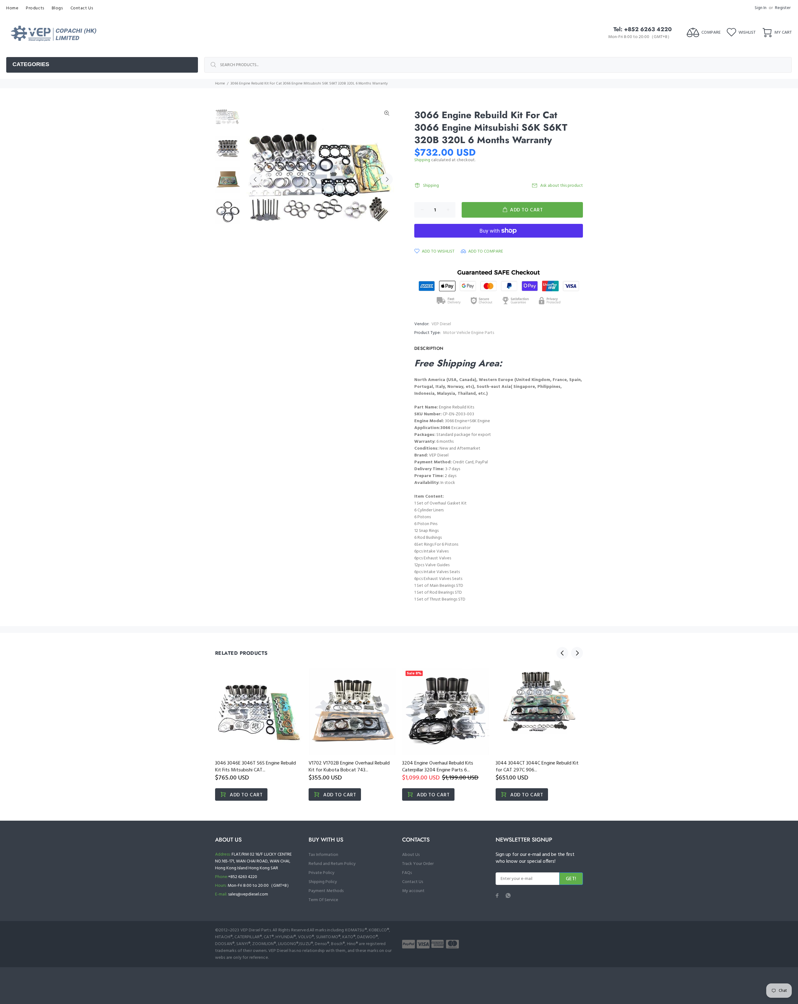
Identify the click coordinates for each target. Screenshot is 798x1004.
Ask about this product (561, 185)
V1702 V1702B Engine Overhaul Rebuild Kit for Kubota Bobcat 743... (349, 766)
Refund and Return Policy (332, 863)
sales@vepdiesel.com (248, 894)
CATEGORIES (30, 64)
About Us (411, 854)
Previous (255, 179)
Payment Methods (326, 891)
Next (387, 179)
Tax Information (323, 854)
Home (220, 83)
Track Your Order (418, 863)
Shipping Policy (323, 882)
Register (783, 8)
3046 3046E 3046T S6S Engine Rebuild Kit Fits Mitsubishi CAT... (255, 766)
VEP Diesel (441, 324)
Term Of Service (323, 900)
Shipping (422, 160)
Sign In (761, 8)
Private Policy (321, 872)
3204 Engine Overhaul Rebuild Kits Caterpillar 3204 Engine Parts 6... (437, 766)
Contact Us (412, 882)
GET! (571, 879)
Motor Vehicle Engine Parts (468, 332)
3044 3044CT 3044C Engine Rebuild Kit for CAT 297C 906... (537, 766)
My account (413, 891)
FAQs (407, 872)
